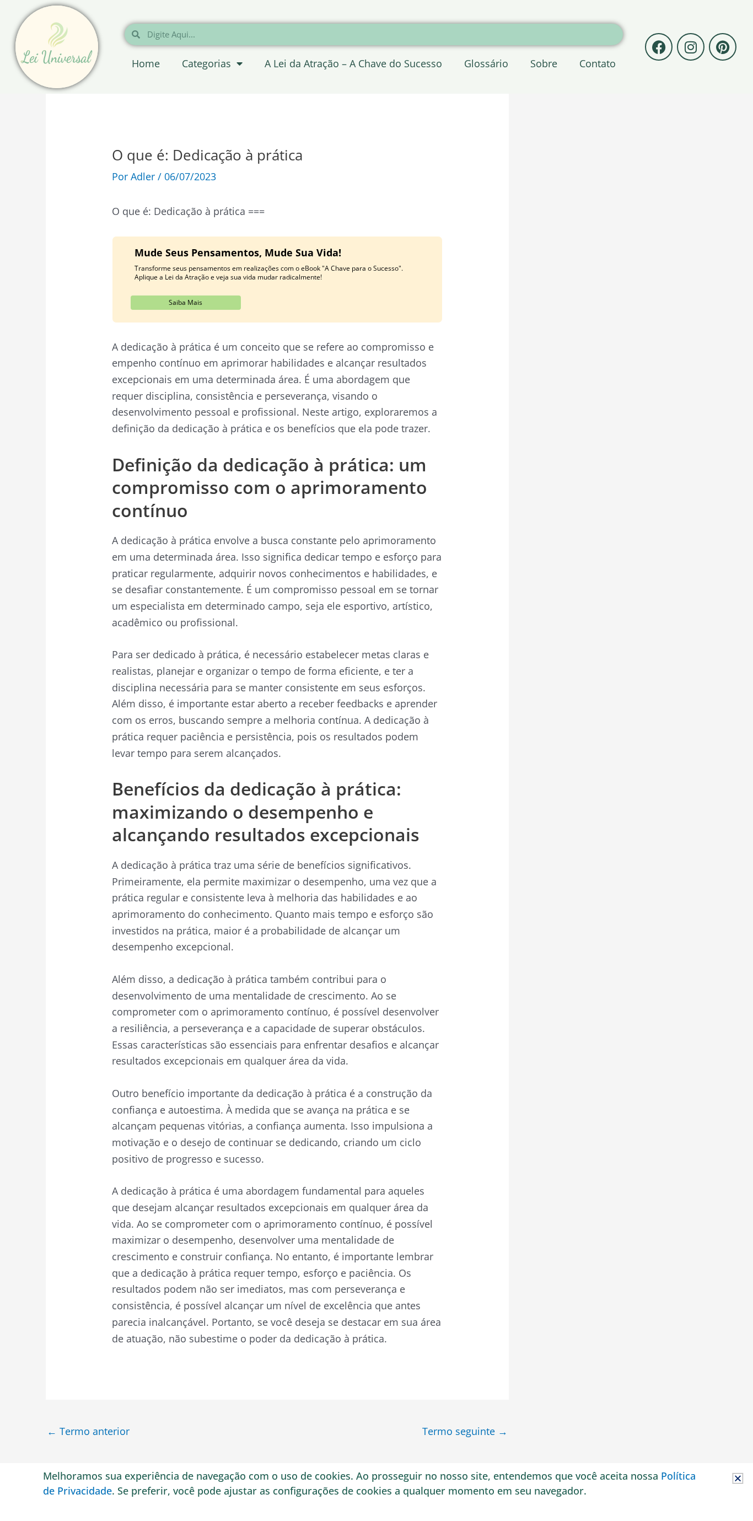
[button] (738, 1478)
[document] (376, 760)
